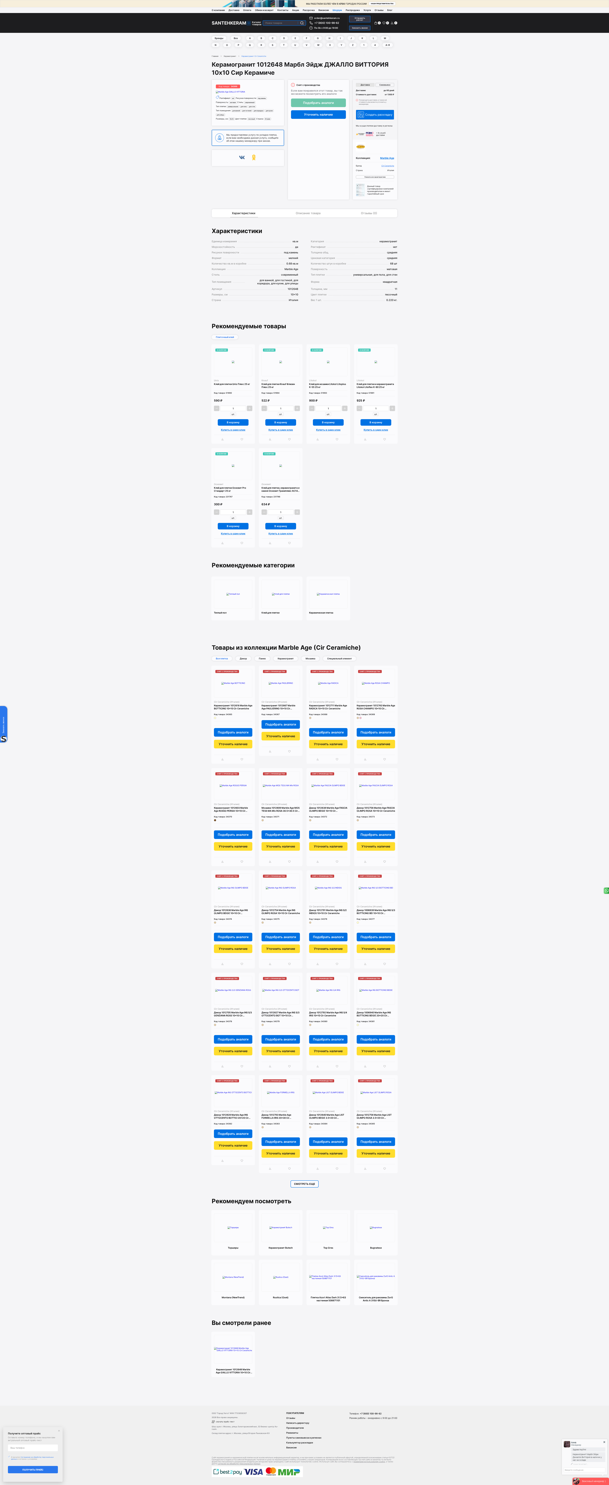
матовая (233, 102)
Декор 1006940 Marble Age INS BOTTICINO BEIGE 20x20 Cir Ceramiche (374, 1014)
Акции (295, 10)
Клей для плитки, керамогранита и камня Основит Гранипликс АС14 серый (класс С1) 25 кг (280, 489)
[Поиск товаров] (302, 23)
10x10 (232, 119)
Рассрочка (309, 10)
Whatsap (606, 890)
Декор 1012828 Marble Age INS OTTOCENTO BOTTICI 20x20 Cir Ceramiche (231, 1116)
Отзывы (379, 10)
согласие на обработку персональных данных (239, 1463)
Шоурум (337, 10)
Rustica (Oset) (280, 1297)
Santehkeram (229, 23)
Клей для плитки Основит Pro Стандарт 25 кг (230, 489)
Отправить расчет (360, 19)
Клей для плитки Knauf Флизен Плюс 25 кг (278, 385)
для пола (244, 106)
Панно (262, 658)
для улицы (220, 115)
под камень (262, 98)
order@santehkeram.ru (327, 18)
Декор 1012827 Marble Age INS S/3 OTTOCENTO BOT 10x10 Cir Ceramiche (280, 1014)
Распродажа (353, 10)
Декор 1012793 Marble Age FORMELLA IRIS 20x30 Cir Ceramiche (276, 1116)
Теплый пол (220, 612)
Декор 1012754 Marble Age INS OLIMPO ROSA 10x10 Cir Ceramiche (281, 911)
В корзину (233, 422)
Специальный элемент (339, 658)
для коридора (258, 111)
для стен (252, 106)
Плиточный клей (225, 337)
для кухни (269, 111)
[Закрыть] (59, 1431)
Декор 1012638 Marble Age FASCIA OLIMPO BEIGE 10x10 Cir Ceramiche (328, 809)
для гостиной (246, 111)
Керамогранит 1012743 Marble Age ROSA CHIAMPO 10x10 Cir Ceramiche (376, 707)
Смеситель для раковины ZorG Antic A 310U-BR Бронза (376, 1299)
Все (236, 38)
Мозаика (310, 658)
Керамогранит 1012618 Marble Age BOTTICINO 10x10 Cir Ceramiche (233, 707)
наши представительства (382, 3)
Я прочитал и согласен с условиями (32, 1458)
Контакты (282, 10)
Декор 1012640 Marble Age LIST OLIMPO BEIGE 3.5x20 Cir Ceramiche (326, 1116)
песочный (251, 119)
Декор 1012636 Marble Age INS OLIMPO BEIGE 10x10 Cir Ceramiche (231, 912)
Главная (215, 56)
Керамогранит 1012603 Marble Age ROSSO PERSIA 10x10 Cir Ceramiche (231, 809)
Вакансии (323, 10)
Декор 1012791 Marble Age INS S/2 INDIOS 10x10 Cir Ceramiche (328, 911)
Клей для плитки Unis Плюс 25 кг (232, 384)
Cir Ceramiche (387, 166)
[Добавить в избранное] (243, 439)
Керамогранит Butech (281, 1247)
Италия (267, 119)
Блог (389, 10)
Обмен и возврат (264, 10)
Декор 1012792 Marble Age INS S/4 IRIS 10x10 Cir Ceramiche (328, 1014)
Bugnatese (376, 1247)
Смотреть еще (304, 1183)
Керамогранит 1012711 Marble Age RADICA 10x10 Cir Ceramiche (328, 707)
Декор (243, 658)
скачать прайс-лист (225, 1421)
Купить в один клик (233, 429)
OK (254, 158)
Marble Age (387, 158)
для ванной (236, 111)
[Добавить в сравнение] (223, 439)
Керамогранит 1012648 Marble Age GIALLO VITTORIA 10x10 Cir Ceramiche (233, 1371)
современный (249, 102)
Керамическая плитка (321, 612)
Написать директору (297, 1423)
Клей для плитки (270, 612)
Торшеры (233, 1247)
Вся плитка (222, 658)
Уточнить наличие (318, 114)
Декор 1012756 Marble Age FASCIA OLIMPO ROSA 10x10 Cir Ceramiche (376, 809)
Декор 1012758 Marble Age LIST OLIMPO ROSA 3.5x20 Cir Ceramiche (374, 1116)
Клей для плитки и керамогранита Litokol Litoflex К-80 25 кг (375, 385)
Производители (295, 1427)
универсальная (233, 106)
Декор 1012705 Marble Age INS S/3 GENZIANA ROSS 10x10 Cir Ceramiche (233, 1014)
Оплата (247, 10)
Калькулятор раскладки (299, 1442)
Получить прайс (32, 1469)
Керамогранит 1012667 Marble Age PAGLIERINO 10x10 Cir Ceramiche (278, 707)
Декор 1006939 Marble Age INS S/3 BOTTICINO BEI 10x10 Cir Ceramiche (376, 912)
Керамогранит (230, 56)
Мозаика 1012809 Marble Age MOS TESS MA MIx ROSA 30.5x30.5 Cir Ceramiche (281, 809)
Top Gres (328, 1247)
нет (233, 98)
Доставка (234, 10)
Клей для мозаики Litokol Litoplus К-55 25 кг (327, 385)
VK (242, 158)
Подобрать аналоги (318, 103)
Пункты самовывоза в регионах (303, 1437)
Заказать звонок (360, 28)
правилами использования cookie (369, 1461)
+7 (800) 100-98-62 (326, 22)
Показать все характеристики (375, 177)
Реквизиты (292, 1432)
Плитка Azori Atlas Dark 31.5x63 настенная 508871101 (328, 1299)
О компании (218, 10)
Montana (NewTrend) (233, 1297)
